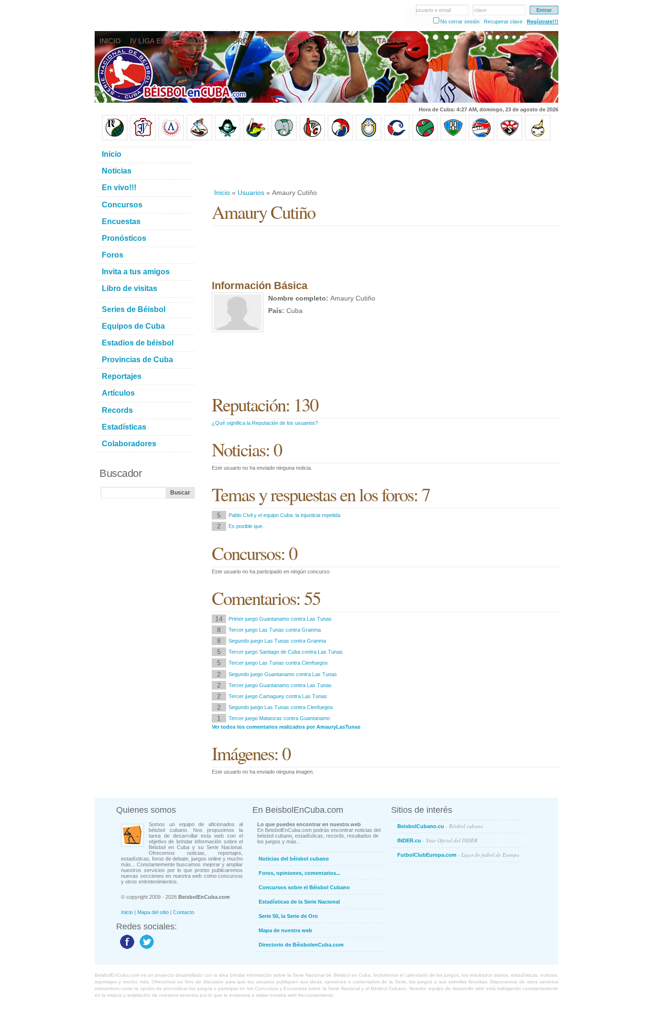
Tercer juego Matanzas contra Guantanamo (279, 718)
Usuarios (251, 192)
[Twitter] (145, 948)
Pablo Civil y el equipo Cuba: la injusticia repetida (284, 515)
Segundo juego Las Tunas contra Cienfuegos (281, 707)
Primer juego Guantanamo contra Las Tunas (280, 619)
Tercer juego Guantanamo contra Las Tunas (280, 685)
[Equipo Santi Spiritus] (340, 138)
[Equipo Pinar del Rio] (115, 138)
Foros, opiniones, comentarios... (299, 873)
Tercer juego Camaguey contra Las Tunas (278, 696)
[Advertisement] (386, 164)
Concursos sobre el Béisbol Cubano (304, 887)
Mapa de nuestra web (285, 930)
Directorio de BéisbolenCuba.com (301, 945)
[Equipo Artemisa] (171, 138)
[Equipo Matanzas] (256, 138)
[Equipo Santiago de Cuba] (509, 138)
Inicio (222, 192)
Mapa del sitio (153, 912)
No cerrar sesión (459, 21)
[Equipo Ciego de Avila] (368, 138)
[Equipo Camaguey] (397, 138)
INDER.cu (437, 840)
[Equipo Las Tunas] (425, 138)
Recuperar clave (503, 21)
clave (480, 10)
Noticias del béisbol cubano (294, 859)
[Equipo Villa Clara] (312, 138)
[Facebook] (126, 948)
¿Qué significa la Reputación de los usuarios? (265, 423)
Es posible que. (246, 526)
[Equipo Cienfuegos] (284, 138)
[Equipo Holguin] (453, 138)
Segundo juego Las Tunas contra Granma (277, 641)
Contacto (183, 912)
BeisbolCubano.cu (440, 826)
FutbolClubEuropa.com (458, 854)
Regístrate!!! (542, 21)
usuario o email (433, 10)
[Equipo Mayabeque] (199, 138)
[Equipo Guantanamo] (538, 138)
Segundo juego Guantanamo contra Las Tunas (283, 674)
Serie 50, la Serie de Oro (288, 916)
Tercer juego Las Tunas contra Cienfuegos (278, 663)
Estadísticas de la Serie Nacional (299, 902)
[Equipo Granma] (481, 138)
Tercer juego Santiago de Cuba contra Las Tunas (286, 652)
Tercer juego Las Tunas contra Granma (275, 630)
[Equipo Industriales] (143, 138)
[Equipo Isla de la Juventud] (227, 138)
